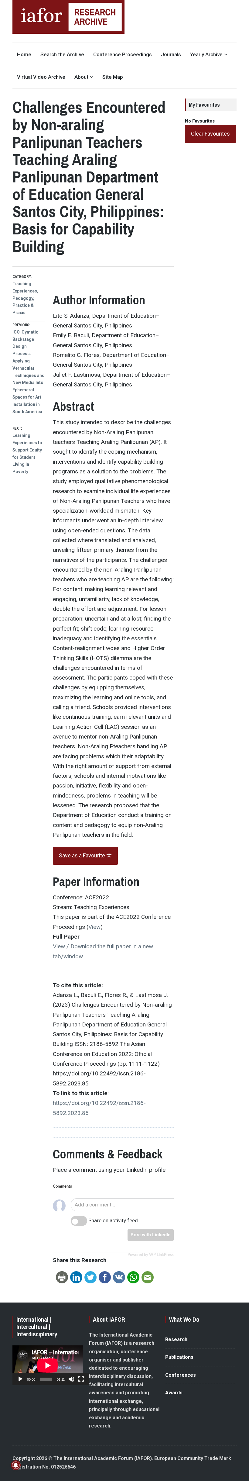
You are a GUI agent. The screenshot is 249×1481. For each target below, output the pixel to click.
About (81, 77)
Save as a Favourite (82, 855)
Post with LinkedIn (151, 1234)
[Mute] (71, 1379)
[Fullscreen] (81, 1379)
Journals (171, 54)
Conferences (180, 1375)
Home (24, 54)
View (94, 926)
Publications (179, 1357)
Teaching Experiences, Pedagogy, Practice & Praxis (25, 298)
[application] (47, 1365)
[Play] (20, 1379)
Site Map (112, 77)
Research (176, 1339)
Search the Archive (62, 54)
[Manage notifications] (16, 1465)
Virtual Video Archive (41, 77)
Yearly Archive (206, 54)
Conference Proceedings (122, 54)
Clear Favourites (210, 133)
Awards (173, 1393)
